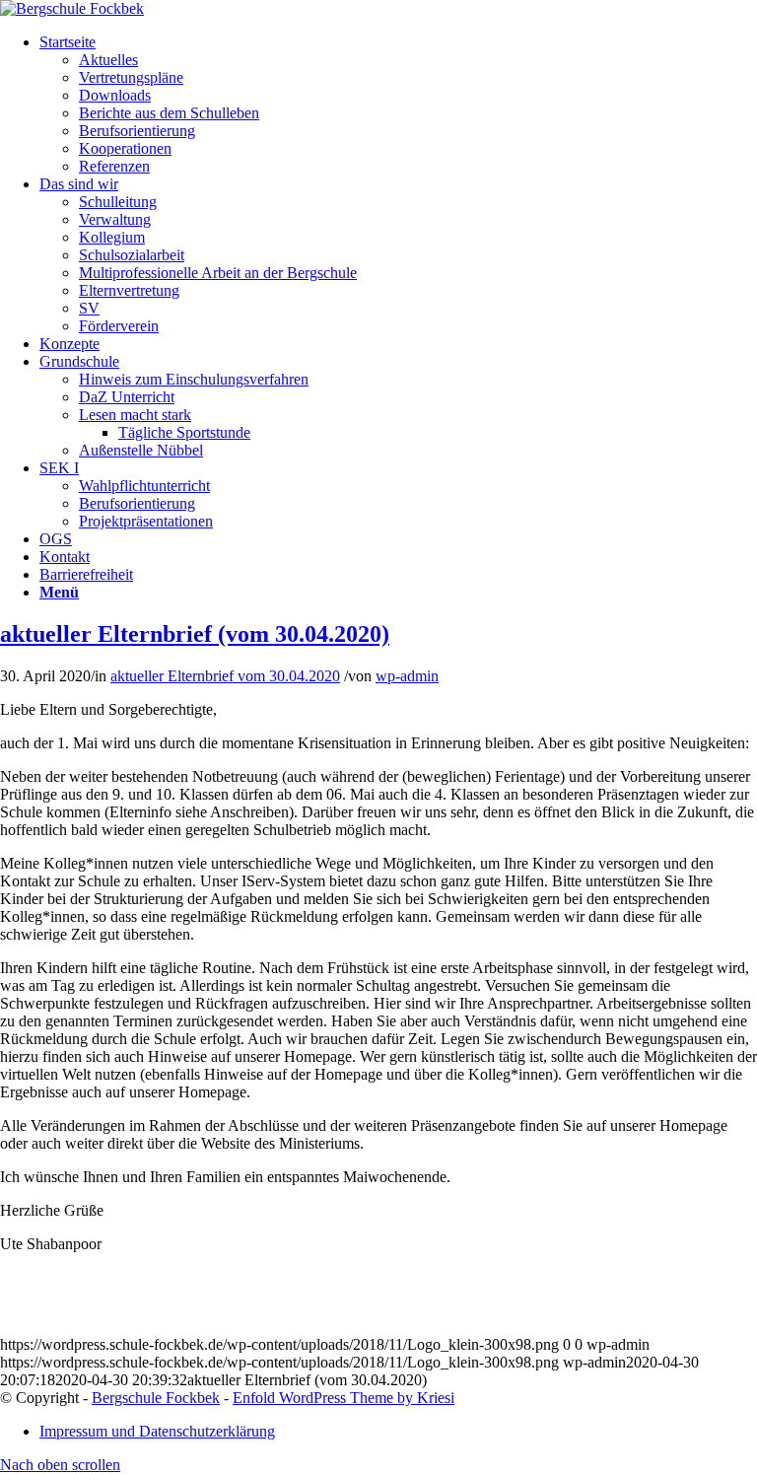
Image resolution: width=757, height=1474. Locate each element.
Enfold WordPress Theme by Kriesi (343, 1397)
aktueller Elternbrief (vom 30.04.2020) (194, 634)
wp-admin (407, 675)
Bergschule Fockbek (156, 1397)
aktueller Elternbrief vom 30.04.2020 (225, 675)
